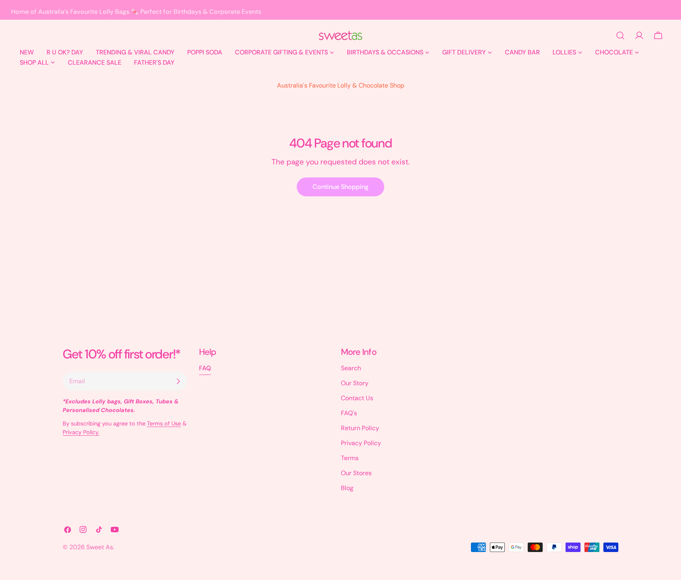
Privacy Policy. (81, 432)
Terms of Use (164, 423)
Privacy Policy (361, 443)
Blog (347, 488)
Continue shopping (340, 187)
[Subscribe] (178, 381)
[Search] (620, 35)
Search (351, 368)
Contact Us (357, 398)
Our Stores (356, 473)
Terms (350, 458)
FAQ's (349, 413)
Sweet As (99, 547)
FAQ (205, 368)
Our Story (354, 383)
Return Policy (360, 428)
